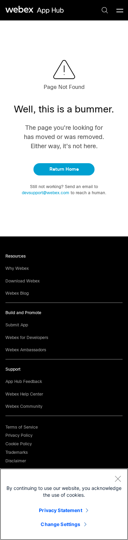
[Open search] (105, 10)
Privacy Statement (60, 510)
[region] (64, 504)
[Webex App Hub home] (34, 10)
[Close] (117, 478)
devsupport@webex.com (46, 192)
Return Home (64, 169)
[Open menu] (119, 10)
